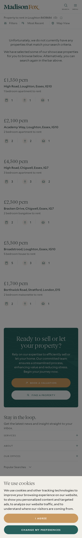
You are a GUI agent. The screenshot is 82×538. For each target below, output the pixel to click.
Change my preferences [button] (41, 529)
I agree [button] (41, 518)
